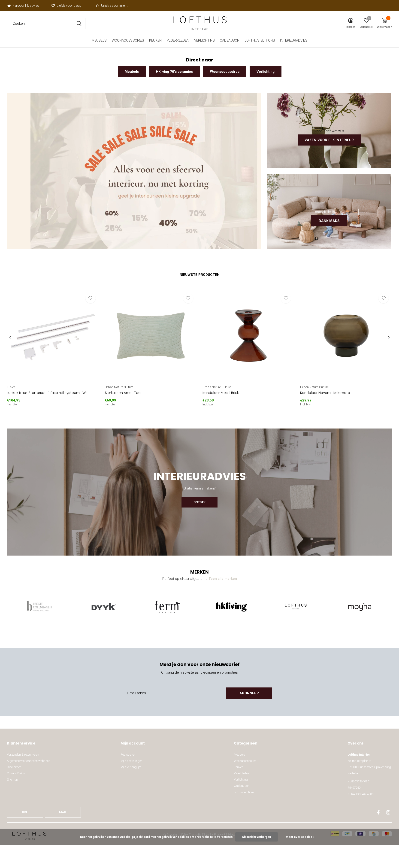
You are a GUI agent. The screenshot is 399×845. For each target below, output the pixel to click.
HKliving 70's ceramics (174, 72)
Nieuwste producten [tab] (200, 275)
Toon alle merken (223, 579)
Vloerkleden (178, 40)
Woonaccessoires (128, 40)
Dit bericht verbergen (256, 837)
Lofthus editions (260, 40)
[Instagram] (388, 812)
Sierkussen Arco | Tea (123, 392)
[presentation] (10, 337)
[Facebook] (378, 812)
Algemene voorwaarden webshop (28, 761)
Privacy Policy (16, 773)
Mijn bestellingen (131, 761)
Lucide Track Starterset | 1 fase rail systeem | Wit (47, 392)
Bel (25, 812)
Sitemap (12, 779)
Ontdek (199, 502)
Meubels (99, 40)
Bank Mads (329, 221)
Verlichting (204, 40)
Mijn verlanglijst (131, 767)
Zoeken (79, 23)
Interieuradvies (293, 40)
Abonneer (249, 693)
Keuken (155, 40)
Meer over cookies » (300, 837)
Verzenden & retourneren (23, 754)
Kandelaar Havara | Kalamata (325, 392)
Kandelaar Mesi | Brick (221, 392)
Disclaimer (14, 767)
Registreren (128, 754)
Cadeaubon (229, 40)
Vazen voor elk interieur (329, 140)
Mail (63, 812)
